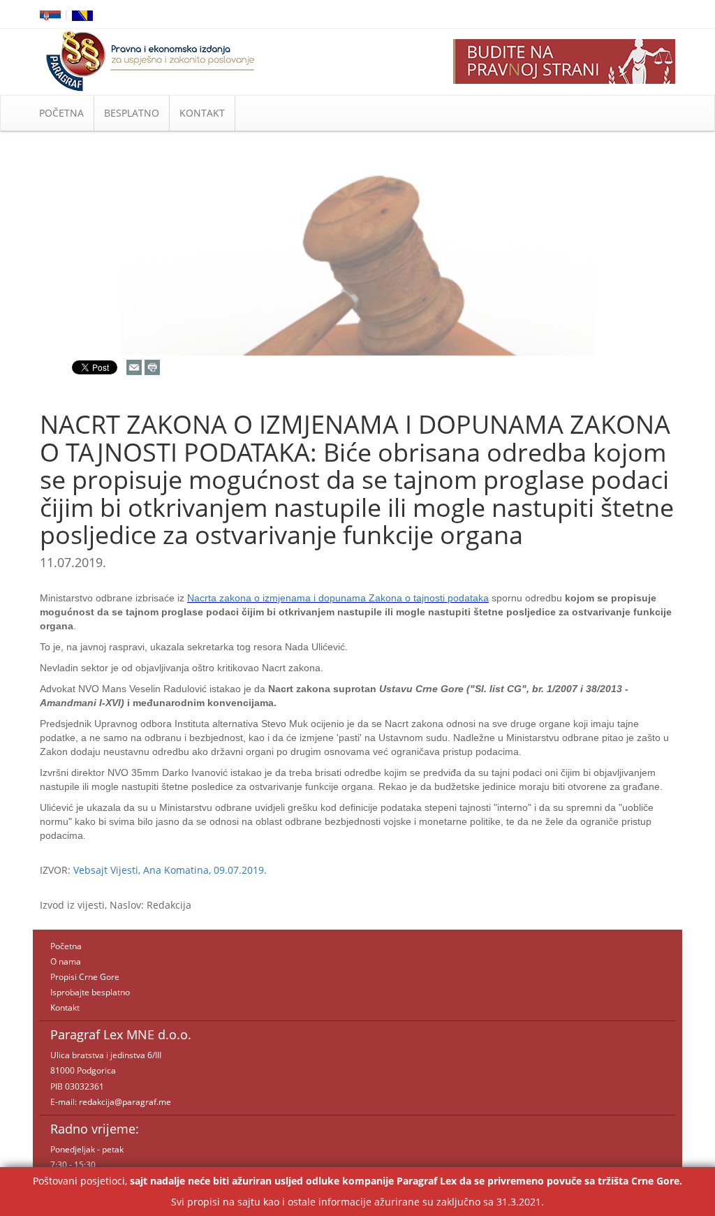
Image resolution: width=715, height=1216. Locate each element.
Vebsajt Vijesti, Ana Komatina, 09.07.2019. (170, 870)
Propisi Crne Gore (84, 977)
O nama (65, 961)
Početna (66, 946)
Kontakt (65, 1007)
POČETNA (61, 112)
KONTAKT (202, 112)
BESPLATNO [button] (131, 112)
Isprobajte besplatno (90, 992)
